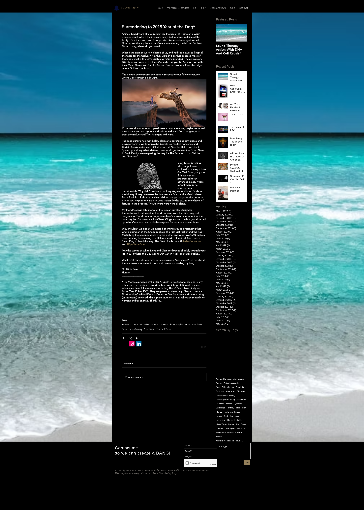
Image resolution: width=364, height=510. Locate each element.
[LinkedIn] (138, 343)
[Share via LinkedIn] (137, 338)
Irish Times (149, 329)
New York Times (163, 329)
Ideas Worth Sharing (132, 329)
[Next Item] (242, 33)
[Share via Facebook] (123, 338)
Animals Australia (231, 383)
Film (244, 407)
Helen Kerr (221, 420)
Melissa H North (234, 432)
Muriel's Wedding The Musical (229, 440)
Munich (219, 436)
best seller (144, 324)
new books (197, 324)
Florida (219, 411)
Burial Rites (241, 387)
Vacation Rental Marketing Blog (160, 473)
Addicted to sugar (224, 378)
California (220, 391)
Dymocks (164, 324)
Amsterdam (238, 378)
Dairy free (241, 399)
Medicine (241, 428)
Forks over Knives (232, 411)
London (219, 428)
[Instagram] (132, 343)
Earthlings (220, 407)
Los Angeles (230, 428)
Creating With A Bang (225, 395)
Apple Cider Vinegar (225, 387)
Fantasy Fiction (233, 407)
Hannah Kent (222, 416)
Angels (219, 383)
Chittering (241, 391)
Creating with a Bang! (225, 399)
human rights (176, 324)
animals (154, 324)
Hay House (234, 416)
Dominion (220, 403)
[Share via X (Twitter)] (130, 338)
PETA (188, 324)
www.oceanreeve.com (197, 470)
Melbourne (221, 432)
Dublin (229, 403)
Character (230, 391)
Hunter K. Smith (130, 324)
